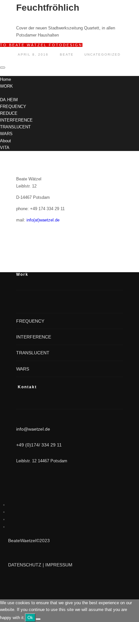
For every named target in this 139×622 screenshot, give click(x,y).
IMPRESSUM (58, 564)
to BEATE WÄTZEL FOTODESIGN (41, 45)
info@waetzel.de (33, 429)
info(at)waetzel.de (43, 220)
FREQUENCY (13, 106)
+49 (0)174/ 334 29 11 (39, 444)
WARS (6, 133)
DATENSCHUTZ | (26, 564)
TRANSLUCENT (15, 126)
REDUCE (8, 113)
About (5, 140)
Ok (30, 617)
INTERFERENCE (16, 120)
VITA (4, 147)
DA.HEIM (9, 99)
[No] (38, 619)
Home (5, 79)
